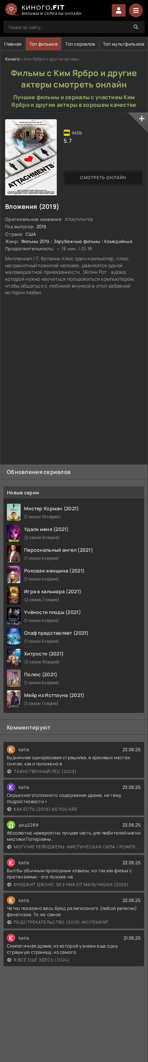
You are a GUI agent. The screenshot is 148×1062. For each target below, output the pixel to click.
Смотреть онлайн (103, 177)
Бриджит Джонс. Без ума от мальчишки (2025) (71, 884)
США (30, 234)
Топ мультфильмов (123, 44)
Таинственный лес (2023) (45, 771)
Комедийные (118, 241)
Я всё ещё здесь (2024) (42, 960)
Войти (119, 10)
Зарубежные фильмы (77, 241)
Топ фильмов (43, 44)
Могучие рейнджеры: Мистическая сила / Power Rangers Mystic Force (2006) (77, 847)
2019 (41, 226)
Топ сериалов (80, 44)
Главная (13, 44)
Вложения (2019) (32, 206)
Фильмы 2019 (35, 241)
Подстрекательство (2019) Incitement (61, 922)
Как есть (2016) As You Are (46, 809)
